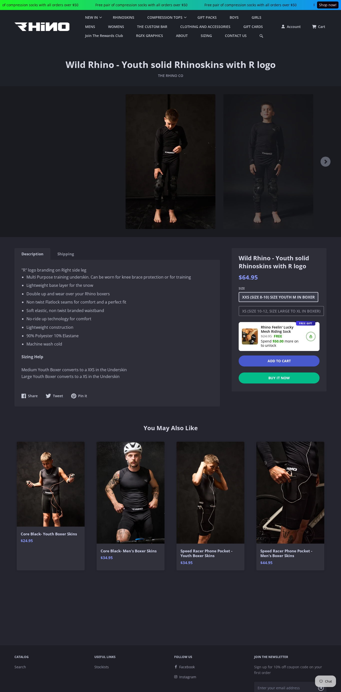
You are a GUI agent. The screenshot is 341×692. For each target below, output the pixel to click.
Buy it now (279, 377)
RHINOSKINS (123, 17)
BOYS (234, 17)
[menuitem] (92, 17)
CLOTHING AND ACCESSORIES (205, 26)
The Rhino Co (170, 75)
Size (242, 288)
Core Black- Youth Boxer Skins (49, 534)
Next (326, 162)
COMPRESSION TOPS (164, 17)
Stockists (101, 667)
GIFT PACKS (207, 17)
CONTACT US (236, 35)
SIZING (206, 35)
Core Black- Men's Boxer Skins (129, 551)
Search (20, 667)
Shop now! (328, 4)
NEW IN (91, 17)
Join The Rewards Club (104, 35)
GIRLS (256, 17)
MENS (90, 26)
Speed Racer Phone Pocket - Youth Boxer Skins (206, 553)
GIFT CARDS (253, 26)
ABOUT (182, 35)
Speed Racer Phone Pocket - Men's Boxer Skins (286, 553)
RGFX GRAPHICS (149, 35)
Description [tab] (32, 253)
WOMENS (116, 26)
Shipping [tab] (65, 253)
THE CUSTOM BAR (152, 26)
